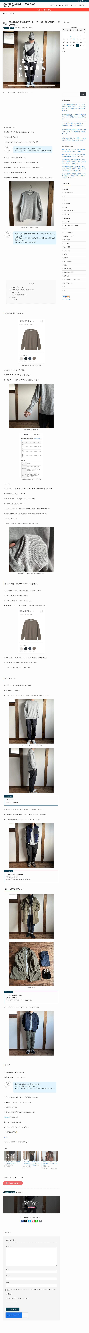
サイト (7, 1282)
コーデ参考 (67, 240)
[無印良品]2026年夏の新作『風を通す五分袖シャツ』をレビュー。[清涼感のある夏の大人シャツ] (74, 131)
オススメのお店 (68, 232)
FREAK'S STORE (69, 193)
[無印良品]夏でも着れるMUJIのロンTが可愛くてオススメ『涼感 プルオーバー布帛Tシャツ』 (74, 117)
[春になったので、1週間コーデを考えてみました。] (12, 1156)
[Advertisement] (31, 108)
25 (67, 45)
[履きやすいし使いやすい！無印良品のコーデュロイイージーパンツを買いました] (31, 1156)
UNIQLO (66, 214)
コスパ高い (67, 243)
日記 (65, 265)
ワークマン (67, 250)
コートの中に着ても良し (21, 295)
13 (74, 39)
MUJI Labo (67, 203)
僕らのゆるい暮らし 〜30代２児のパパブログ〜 (19, 5)
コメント (8, 1246)
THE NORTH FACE (69, 211)
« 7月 (63, 51)
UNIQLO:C (67, 221)
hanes (65, 200)
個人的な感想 (67, 261)
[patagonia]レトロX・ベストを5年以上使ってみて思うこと (50, 1163)
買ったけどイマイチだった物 (72, 279)
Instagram (7, 1117)
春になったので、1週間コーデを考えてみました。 (13, 1162)
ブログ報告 (67, 247)
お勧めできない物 (69, 236)
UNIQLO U (67, 218)
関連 (16, 299)
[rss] (83, 1)
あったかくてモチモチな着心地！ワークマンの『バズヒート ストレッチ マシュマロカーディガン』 (74, 176)
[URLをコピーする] (40, 1221)
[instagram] (80, 1)
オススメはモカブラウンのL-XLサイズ (23, 290)
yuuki (5, 1137)
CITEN (66, 189)
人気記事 (66, 254)
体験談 (66, 258)
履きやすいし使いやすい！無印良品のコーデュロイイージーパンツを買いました (31, 1163)
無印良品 (12, 27)
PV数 (65, 207)
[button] (22, 1221)
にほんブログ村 (66, 299)
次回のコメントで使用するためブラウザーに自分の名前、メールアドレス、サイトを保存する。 (31, 1289)
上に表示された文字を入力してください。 (17, 1298)
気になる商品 (67, 268)
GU (65, 196)
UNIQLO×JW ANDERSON (71, 225)
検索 (83, 94)
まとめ (13, 297)
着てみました (15, 292)
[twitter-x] (78, 1)
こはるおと (75, 170)
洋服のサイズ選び (69, 272)
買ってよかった (68, 283)
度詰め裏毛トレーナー (18, 287)
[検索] (85, 1)
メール (8, 1276)
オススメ (7, 27)
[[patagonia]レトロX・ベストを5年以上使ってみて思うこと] (49, 1156)
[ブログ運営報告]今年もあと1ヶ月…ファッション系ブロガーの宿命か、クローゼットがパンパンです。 (74, 161)
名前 (7, 1269)
